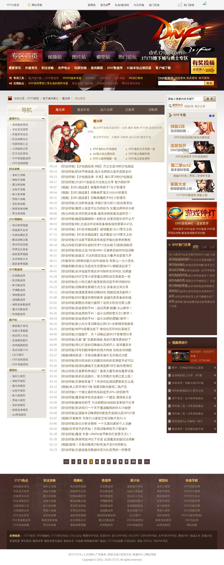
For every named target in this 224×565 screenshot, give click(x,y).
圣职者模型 (18, 405)
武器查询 (180, 78)
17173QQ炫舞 (115, 540)
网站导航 (37, 5)
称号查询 (204, 78)
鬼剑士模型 (18, 376)
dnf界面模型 (19, 414)
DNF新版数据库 (21, 158)
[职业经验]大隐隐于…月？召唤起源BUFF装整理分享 (96, 334)
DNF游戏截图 (20, 163)
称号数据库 (18, 285)
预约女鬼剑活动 (131, 83)
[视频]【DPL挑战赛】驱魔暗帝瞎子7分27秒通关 (93, 187)
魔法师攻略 (18, 184)
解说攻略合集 (20, 239)
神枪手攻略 (18, 179)
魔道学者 (83, 109)
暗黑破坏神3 (91, 540)
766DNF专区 (160, 540)
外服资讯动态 (20, 134)
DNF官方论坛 (192, 496)
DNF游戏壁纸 (20, 359)
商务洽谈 (113, 554)
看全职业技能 (20, 244)
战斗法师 (106, 109)
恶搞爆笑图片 (20, 340)
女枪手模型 (18, 390)
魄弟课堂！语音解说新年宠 (187, 428)
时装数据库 (18, 314)
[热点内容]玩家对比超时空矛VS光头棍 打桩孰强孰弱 (96, 245)
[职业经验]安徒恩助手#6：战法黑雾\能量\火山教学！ (96, 308)
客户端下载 (163, 68)
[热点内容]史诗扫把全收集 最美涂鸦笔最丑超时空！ (96, 213)
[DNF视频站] (55, 55)
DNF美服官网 (192, 510)
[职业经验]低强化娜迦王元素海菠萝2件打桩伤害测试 (96, 365)
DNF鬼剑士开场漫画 (105, 148)
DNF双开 (105, 78)
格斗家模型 (18, 395)
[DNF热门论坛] (128, 55)
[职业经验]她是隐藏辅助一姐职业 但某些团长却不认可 (98, 218)
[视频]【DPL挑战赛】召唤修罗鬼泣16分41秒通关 (94, 192)
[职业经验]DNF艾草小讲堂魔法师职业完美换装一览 (96, 276)
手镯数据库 (18, 290)
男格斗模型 (18, 400)
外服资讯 (31, 68)
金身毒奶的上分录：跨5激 (187, 375)
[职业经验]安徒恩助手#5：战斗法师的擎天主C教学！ (97, 313)
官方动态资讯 (20, 153)
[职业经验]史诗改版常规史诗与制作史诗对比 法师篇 (96, 271)
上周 (203, 247)
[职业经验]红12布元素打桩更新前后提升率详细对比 (96, 281)
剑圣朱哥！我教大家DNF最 (188, 383)
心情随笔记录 (20, 148)
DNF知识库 (192, 520)
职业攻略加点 (20, 139)
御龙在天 (69, 540)
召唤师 (153, 109)
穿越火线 (206, 535)
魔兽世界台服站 (53, 540)
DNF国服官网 (192, 486)
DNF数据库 (115, 68)
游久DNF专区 (120, 535)
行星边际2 (130, 540)
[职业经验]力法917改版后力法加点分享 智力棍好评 (95, 182)
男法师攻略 (18, 213)
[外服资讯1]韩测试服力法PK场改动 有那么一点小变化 (97, 260)
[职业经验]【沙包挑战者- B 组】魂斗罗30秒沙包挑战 (96, 176)
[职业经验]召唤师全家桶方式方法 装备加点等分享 (94, 287)
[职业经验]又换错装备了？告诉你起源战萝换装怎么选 (97, 381)
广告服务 (101, 554)
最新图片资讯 (20, 325)
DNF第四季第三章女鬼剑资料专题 (48, 83)
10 (133, 461)
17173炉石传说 (59, 535)
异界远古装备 (20, 249)
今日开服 (139, 5)
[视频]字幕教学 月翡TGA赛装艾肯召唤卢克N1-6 (93, 418)
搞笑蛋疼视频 (20, 254)
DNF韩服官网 (192, 500)
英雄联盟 (14, 540)
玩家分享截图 (20, 330)
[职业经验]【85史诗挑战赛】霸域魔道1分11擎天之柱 (96, 229)
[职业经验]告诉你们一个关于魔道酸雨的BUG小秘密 (96, 407)
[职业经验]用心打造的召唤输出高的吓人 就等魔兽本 (96, 344)
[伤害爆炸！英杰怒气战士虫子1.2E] (180, 356)
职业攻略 (48, 68)
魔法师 (66, 98)
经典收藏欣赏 (20, 234)
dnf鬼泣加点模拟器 (104, 153)
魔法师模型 (18, 385)
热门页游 (154, 5)
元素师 (129, 109)
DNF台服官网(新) (192, 515)
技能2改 (189, 106)
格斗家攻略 (18, 194)
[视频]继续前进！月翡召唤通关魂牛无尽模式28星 (94, 355)
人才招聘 (88, 554)
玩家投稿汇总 (20, 143)
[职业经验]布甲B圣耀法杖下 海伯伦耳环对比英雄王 (95, 329)
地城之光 (195, 535)
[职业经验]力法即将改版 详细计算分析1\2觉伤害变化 (96, 203)
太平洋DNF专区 (167, 535)
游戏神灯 (90, 78)
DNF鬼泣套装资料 (139, 158)
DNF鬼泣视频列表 (139, 153)
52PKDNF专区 (148, 535)
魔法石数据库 (20, 309)
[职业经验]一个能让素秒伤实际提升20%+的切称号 (95, 392)
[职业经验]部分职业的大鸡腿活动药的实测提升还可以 (97, 360)
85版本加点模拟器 (139, 68)
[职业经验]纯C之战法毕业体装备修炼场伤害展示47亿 (97, 224)
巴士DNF (134, 535)
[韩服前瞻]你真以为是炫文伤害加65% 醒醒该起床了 (96, 266)
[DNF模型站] (103, 55)
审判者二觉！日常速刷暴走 (187, 406)
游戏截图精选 (20, 345)
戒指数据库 (18, 299)
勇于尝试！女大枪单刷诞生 (187, 398)
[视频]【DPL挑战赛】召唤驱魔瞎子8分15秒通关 (93, 197)
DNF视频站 (43, 535)
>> (147, 461)
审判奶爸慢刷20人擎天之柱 (187, 390)
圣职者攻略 (18, 203)
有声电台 (64, 68)
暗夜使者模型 (20, 409)
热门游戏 (189, 5)
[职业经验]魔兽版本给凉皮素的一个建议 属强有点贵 (96, 397)
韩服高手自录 (20, 230)
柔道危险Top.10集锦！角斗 (187, 421)
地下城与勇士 (50, 98)
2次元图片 (18, 354)
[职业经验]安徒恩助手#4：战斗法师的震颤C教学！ (95, 318)
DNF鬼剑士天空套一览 (142, 148)
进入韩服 (119, 78)
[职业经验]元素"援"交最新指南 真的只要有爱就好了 (96, 339)
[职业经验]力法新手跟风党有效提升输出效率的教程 (96, 239)
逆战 (139, 540)
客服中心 (138, 554)
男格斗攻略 (18, 199)
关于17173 (74, 554)
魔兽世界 (38, 540)
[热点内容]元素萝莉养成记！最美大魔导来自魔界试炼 (97, 371)
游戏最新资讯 (20, 124)
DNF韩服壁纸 (20, 364)
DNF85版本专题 (72, 78)
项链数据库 (18, 294)
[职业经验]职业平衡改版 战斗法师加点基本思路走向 (96, 171)
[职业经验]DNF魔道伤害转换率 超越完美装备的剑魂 (96, 297)
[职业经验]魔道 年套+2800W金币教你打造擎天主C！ (96, 434)
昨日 (195, 247)
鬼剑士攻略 (18, 175)
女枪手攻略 (18, 189)
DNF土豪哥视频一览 (105, 158)
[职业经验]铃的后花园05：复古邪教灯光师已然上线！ (97, 376)
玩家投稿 (80, 68)
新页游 (104, 5)
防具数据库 (18, 280)
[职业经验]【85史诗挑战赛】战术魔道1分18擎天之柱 (96, 234)
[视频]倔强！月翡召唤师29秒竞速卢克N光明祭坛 (94, 444)
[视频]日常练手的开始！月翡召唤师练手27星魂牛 (94, 428)
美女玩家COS (20, 350)
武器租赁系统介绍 (107, 83)
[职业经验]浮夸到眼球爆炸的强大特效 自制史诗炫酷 (96, 350)
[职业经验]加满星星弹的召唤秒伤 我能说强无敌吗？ (96, 292)
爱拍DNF (183, 535)
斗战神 (79, 540)
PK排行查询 (136, 78)
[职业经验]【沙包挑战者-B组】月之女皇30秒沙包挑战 (97, 166)
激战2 (103, 540)
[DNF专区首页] (25, 55)
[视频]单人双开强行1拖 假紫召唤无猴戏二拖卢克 (94, 386)
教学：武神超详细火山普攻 (187, 367)
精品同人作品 (20, 335)
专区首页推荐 (20, 129)
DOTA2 (148, 540)
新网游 (92, 5)
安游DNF (105, 535)
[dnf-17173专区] (112, 29)
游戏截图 (97, 68)
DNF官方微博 (192, 491)
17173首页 (13, 5)
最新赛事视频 (20, 263)
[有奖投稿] (203, 66)
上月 (212, 247)
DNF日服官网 (192, 505)
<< (66, 461)
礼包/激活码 (122, 5)
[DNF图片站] (79, 55)
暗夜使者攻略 (20, 208)
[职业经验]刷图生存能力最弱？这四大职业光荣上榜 (96, 302)
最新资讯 (15, 68)
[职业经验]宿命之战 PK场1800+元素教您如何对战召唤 (97, 250)
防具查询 (192, 78)
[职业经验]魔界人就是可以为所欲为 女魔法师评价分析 (98, 208)
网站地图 (192, 525)
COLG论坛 (75, 535)
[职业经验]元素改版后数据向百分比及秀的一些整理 (96, 449)
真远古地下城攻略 (82, 83)
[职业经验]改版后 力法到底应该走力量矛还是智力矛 (96, 255)
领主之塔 (200, 106)
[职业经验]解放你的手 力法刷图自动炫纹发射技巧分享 (98, 402)
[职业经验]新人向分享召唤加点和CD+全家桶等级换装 (97, 323)
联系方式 (126, 554)
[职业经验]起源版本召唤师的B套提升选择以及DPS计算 (98, 413)
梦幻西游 (26, 540)
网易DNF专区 (91, 535)
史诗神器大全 (20, 259)
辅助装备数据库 (21, 304)
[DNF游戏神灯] (192, 213)
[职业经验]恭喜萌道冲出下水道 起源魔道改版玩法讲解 (98, 439)
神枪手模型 (18, 381)
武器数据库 (18, 275)
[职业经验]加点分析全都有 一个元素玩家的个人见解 (96, 423)
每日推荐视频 (20, 225)
